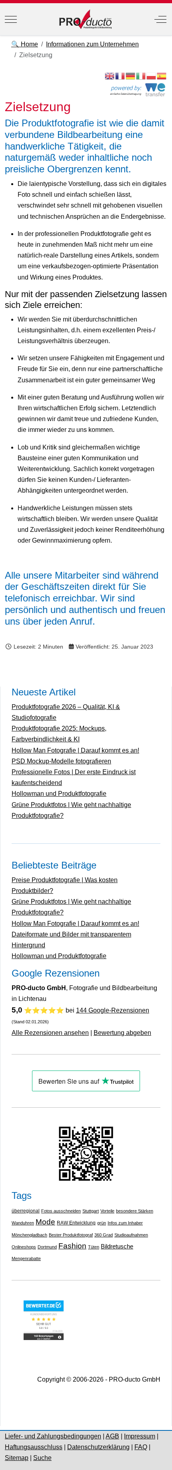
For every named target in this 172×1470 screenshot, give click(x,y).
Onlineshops (24, 1246)
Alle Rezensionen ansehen (50, 1032)
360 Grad (103, 1234)
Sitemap (16, 1457)
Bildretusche (117, 1246)
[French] (120, 75)
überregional (26, 1211)
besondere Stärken (134, 1210)
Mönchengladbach (29, 1234)
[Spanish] (162, 75)
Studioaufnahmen (131, 1234)
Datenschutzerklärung (98, 1447)
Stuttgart (90, 1210)
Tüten (93, 1246)
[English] (110, 75)
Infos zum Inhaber (125, 1222)
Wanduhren (23, 1222)
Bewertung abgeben (122, 1032)
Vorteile (107, 1210)
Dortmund (47, 1246)
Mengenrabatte (26, 1258)
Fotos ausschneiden (61, 1210)
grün (101, 1222)
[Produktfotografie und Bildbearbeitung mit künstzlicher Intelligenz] (85, 19)
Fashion (72, 1246)
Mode (45, 1222)
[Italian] (141, 75)
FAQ (140, 1447)
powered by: (126, 88)
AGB (112, 1436)
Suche (42, 1457)
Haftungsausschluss (33, 1447)
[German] (131, 75)
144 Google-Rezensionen (112, 1010)
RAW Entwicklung (76, 1223)
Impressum (139, 1436)
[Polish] (151, 75)
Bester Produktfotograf (71, 1234)
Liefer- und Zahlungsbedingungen (53, 1436)
